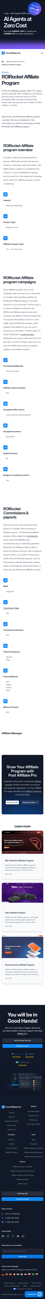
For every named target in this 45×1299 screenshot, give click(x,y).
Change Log (33, 1120)
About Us (11, 1139)
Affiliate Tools (22, 1184)
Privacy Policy (36, 1283)
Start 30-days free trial (22, 1040)
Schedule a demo (29, 802)
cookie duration (27, 334)
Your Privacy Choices (24, 1289)
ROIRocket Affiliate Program (11, 65)
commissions (32, 536)
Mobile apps (11, 1125)
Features (11, 1117)
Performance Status (33, 1124)
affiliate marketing (33, 791)
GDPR (25, 1286)
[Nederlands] (25, 1274)
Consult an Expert (22, 1199)
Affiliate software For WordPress (22, 1175)
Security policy (23, 1283)
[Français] (14, 1274)
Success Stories (11, 1148)
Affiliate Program (19, 91)
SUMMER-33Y (9, 34)
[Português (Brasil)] (33, 1274)
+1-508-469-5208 (12, 1222)
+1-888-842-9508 (12, 1218)
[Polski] (29, 1274)
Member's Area (33, 1115)
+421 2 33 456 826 (12, 1214)
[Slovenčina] (37, 1274)
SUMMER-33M (18, 31)
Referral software (22, 1179)
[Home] (3, 62)
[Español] (10, 1274)
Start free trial (23, 1193)
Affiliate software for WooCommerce (22, 1171)
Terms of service (9, 1283)
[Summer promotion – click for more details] (22, 24)
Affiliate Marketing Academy (33, 1148)
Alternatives (11, 1129)
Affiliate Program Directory (15, 61)
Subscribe (22, 1256)
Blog (33, 1139)
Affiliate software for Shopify (22, 1167)
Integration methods (11, 1121)
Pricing (11, 1112)
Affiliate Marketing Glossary (33, 1152)
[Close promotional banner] (42, 2)
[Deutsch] (3, 1274)
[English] (6, 1274)
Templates (33, 1144)
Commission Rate (11, 608)
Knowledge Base (33, 1111)
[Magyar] (18, 1274)
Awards (11, 1144)
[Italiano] (22, 1274)
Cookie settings (35, 1286)
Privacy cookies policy (12, 1286)
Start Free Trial (12, 802)
